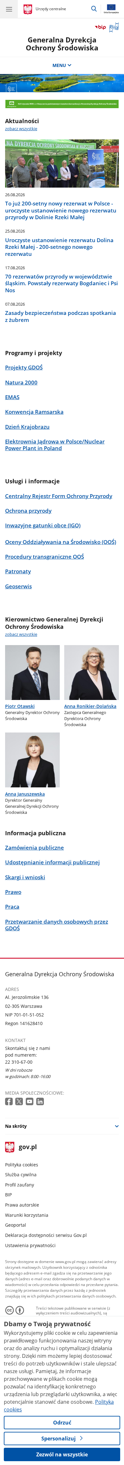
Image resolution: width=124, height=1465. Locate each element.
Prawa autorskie (22, 1205)
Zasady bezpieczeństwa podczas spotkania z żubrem (60, 316)
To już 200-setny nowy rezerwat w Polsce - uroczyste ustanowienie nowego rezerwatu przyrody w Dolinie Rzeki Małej (60, 210)
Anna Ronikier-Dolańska (90, 706)
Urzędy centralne (51, 8)
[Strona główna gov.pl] (29, 9)
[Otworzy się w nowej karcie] (9, 1101)
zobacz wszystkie (21, 128)
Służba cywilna (21, 1174)
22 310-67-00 (18, 1062)
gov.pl (27, 1147)
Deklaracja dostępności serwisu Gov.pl (46, 1235)
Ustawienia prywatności (30, 1245)
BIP (8, 1195)
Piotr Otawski (20, 706)
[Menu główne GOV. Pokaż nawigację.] (9, 9)
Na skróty (16, 1126)
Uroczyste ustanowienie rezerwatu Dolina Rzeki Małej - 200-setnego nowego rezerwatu (59, 247)
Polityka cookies (21, 1165)
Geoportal (15, 1225)
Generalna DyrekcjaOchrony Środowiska (62, 44)
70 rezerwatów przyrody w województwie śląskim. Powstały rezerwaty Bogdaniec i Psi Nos (61, 283)
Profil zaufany (19, 1185)
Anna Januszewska (25, 794)
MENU (59, 65)
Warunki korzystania (26, 1215)
